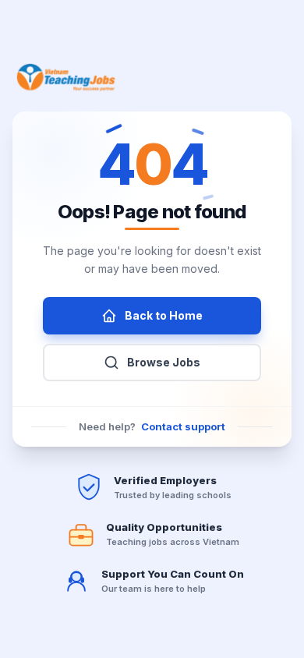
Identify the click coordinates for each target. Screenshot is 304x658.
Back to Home (164, 315)
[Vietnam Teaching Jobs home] (68, 77)
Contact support (183, 426)
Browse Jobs (163, 362)
